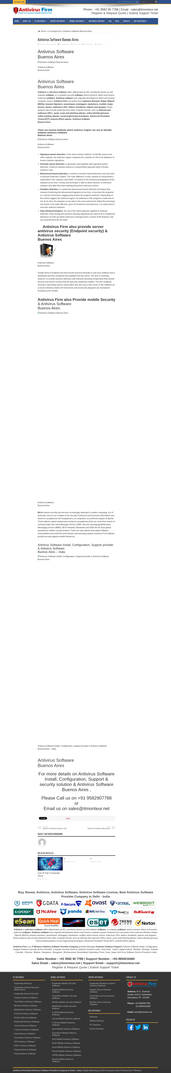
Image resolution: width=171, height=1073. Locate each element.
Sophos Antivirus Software (26, 998)
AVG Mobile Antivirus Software (65, 1039)
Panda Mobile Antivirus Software (66, 1051)
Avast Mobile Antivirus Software (66, 1047)
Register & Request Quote (109, 13)
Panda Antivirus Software (25, 1050)
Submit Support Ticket (143, 13)
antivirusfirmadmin (51, 44)
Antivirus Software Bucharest (99, 827)
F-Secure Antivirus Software (26, 1030)
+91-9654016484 (143, 1006)
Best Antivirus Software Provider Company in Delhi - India (54, 1070)
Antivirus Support (97, 21)
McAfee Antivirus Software (25, 1006)
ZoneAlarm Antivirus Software (27, 1038)
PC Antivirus (39, 21)
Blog (117, 21)
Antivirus (93, 1017)
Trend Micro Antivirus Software (27, 1002)
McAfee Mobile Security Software (66, 1002)
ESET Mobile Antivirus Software (66, 1043)
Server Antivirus (57, 21)
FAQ (110, 21)
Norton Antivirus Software (25, 1018)
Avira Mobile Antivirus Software (66, 1029)
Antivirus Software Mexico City (55, 827)
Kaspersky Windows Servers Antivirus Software (102, 984)
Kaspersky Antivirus (23, 983)
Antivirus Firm (19, 1070)
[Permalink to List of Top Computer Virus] (50, 870)
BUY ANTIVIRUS (140, 21)
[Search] (156, 2)
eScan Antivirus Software (25, 1026)
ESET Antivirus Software (25, 1046)
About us (27, 21)
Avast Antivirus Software (25, 1054)
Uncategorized (54, 31)
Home (17, 21)
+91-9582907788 (142, 1003)
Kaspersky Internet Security (26, 994)
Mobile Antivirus (76, 21)
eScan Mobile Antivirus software (66, 1019)
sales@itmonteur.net (143, 1012)
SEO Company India (110, 1070)
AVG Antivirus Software (24, 1042)
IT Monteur (136, 1070)
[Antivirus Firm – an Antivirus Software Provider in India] (33, 12)
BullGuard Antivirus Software (27, 1022)
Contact (126, 21)
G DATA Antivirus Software (26, 1014)
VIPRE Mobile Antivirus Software (66, 1055)
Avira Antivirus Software (24, 1034)
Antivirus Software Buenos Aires (56, 84)
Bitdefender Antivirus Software (27, 1010)
